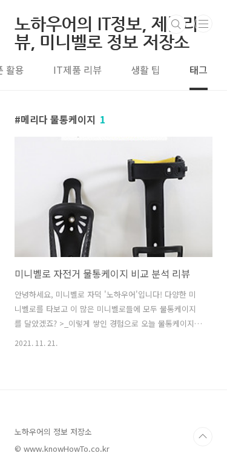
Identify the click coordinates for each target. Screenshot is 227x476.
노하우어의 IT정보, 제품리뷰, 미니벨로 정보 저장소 (106, 24)
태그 (198, 69)
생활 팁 (145, 69)
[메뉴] (203, 24)
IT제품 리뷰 (77, 69)
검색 (176, 24)
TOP (202, 436)
